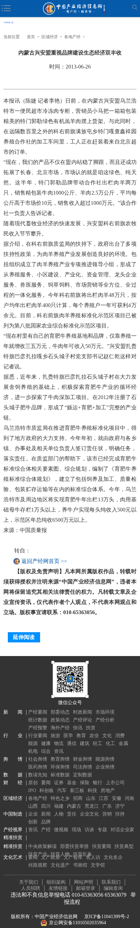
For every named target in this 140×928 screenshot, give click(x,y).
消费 (120, 735)
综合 (46, 751)
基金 (71, 782)
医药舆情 (37, 767)
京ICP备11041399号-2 (106, 916)
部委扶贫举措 (74, 846)
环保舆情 (60, 767)
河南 (129, 798)
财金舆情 (82, 759)
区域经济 (49, 36)
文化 (107, 735)
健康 (46, 743)
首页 (31, 36)
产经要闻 (37, 712)
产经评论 (82, 719)
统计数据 (37, 719)
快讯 (78, 727)
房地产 (108, 790)
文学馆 (98, 865)
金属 (123, 743)
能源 (33, 743)
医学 (68, 735)
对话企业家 (122, 829)
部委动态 (60, 712)
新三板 (77, 790)
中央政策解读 (42, 846)
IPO (32, 790)
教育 (81, 735)
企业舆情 (105, 767)
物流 (59, 743)
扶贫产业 (37, 854)
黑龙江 (92, 806)
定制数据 (82, 774)
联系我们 (111, 882)
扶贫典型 (124, 846)
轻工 (97, 743)
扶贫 (90, 727)
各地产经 (72, 36)
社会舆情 (37, 759)
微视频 (61, 829)
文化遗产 (60, 865)
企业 (33, 814)
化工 (110, 743)
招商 (78, 798)
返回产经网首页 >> (44, 561)
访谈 (89, 829)
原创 (33, 782)
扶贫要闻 (101, 846)
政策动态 (60, 719)
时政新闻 (82, 712)
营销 (107, 814)
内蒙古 (74, 806)
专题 (102, 829)
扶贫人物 (60, 854)
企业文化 (89, 814)
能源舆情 (105, 759)
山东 (90, 798)
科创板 (46, 790)
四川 (46, 806)
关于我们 (28, 882)
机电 (33, 751)
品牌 (46, 821)
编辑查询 (113, 888)
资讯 (59, 751)
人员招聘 (30, 888)
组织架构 (56, 882)
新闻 (46, 814)
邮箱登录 (85, 888)
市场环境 (105, 712)
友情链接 (58, 888)
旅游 (55, 735)
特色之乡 (60, 798)
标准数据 (60, 774)
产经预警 (37, 727)
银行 (97, 782)
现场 (76, 829)
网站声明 (83, 882)
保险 (84, 782)
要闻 (46, 782)
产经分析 (105, 719)
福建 (59, 806)
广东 (107, 806)
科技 (92, 790)
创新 (33, 821)
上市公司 (115, 782)
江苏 (103, 798)
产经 (46, 829)
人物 (59, 814)
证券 (59, 782)
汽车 (62, 790)
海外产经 (60, 727)
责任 (71, 814)
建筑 (84, 743)
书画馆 (80, 865)
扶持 (120, 814)
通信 (71, 743)
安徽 (116, 798)
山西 (33, 806)
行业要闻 (37, 735)
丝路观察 (37, 865)
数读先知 (37, 774)
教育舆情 (60, 759)
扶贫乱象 (82, 854)
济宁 (120, 806)
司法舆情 (82, 767)
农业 (94, 735)
